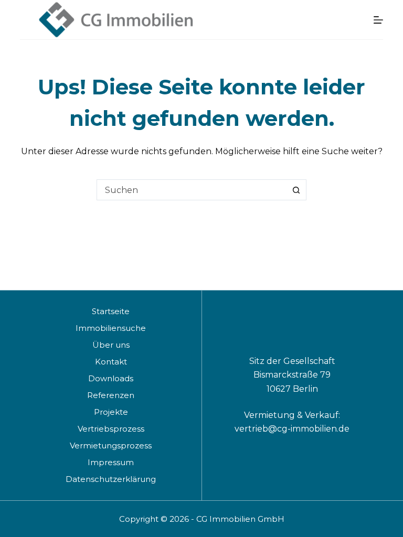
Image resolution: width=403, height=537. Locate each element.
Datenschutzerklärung (111, 479)
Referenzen (110, 395)
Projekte (111, 412)
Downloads (110, 378)
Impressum (111, 462)
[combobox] (191, 189)
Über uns (111, 345)
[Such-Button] (296, 190)
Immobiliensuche (111, 328)
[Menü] (378, 20)
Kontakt (111, 362)
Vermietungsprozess (111, 445)
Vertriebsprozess (111, 429)
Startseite (111, 311)
